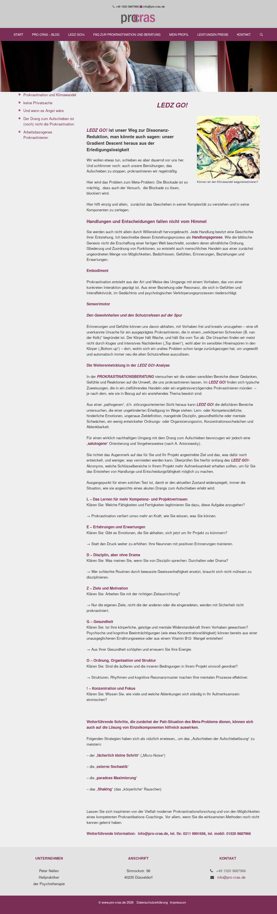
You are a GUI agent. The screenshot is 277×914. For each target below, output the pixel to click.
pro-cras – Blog (46, 34)
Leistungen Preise (212, 34)
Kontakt (244, 34)
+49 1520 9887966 (127, 6)
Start (18, 34)
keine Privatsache (37, 102)
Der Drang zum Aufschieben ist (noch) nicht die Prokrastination (48, 121)
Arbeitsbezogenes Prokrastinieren (37, 134)
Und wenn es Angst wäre (43, 110)
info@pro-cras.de (154, 6)
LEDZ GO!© (76, 34)
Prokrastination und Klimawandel (49, 94)
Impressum (178, 902)
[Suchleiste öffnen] (261, 34)
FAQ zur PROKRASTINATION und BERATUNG (127, 34)
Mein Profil (179, 34)
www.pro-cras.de (114, 902)
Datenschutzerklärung (152, 902)
